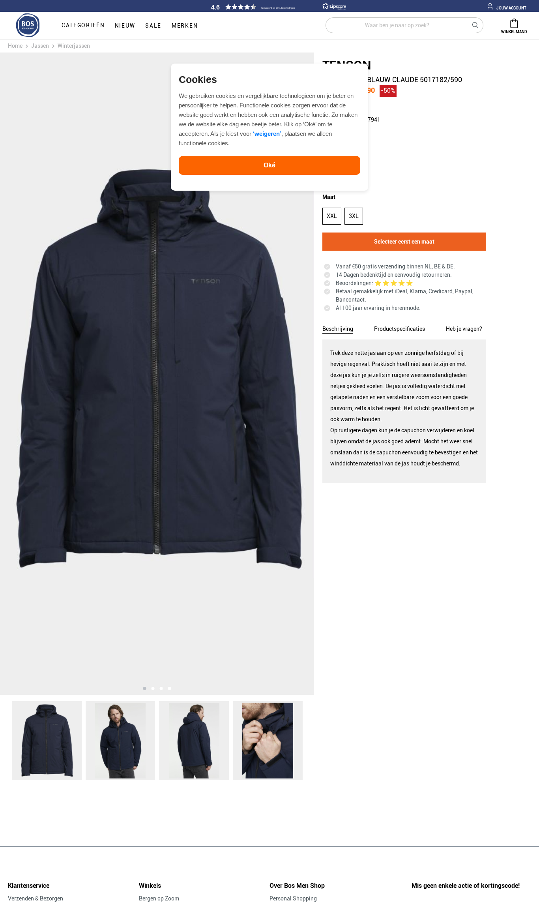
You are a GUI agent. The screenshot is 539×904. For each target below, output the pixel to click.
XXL (332, 216)
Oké (269, 165)
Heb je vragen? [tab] (464, 329)
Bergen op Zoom (159, 898)
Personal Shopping (293, 898)
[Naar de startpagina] (27, 25)
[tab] (337, 328)
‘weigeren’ (267, 133)
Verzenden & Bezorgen (35, 898)
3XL (354, 216)
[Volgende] (265, 374)
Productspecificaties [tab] (399, 329)
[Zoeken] (475, 25)
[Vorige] (49, 374)
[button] (277, 7)
